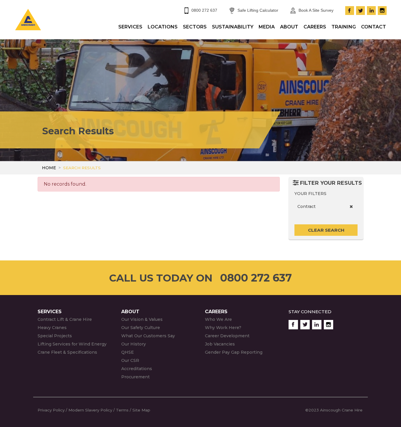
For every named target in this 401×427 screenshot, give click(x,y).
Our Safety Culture (140, 327)
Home (49, 167)
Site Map (141, 410)
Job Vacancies (220, 344)
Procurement (135, 376)
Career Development (227, 335)
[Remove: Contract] (351, 206)
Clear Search (326, 230)
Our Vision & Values (142, 319)
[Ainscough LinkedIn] (371, 10)
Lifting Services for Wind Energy (72, 344)
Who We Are (218, 319)
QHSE (127, 352)
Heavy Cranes (52, 327)
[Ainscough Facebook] (349, 10)
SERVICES (130, 27)
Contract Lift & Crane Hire (65, 319)
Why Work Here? (223, 327)
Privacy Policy (51, 410)
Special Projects (55, 335)
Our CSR (130, 360)
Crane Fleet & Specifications (67, 352)
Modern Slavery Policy (90, 410)
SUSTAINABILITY (232, 27)
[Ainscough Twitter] (360, 10)
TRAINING (343, 27)
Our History (133, 344)
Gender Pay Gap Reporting (233, 352)
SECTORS (195, 27)
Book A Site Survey (316, 10)
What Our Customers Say (148, 335)
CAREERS (315, 27)
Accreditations (136, 368)
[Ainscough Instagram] (382, 10)
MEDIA (267, 27)
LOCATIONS (163, 27)
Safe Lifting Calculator (257, 10)
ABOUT (289, 27)
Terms (122, 410)
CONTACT (373, 27)
